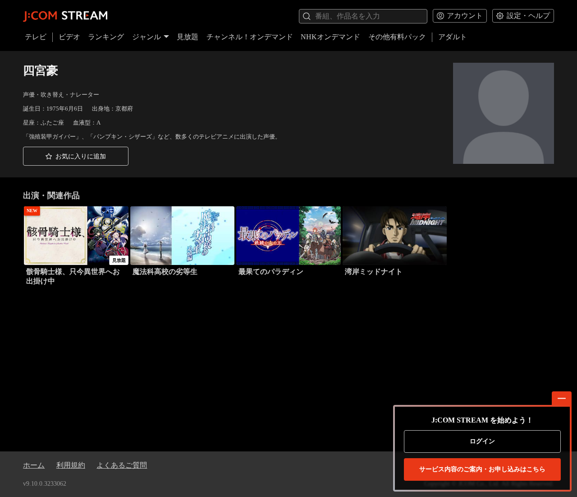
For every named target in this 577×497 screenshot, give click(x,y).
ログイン (482, 441)
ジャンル (146, 37)
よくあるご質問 (121, 465)
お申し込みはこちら (482, 469)
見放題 (187, 37)
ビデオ (69, 37)
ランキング (106, 37)
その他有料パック (397, 37)
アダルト (452, 37)
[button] (75, 156)
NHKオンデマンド (330, 37)
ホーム (34, 465)
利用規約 (70, 465)
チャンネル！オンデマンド (249, 37)
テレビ (35, 37)
